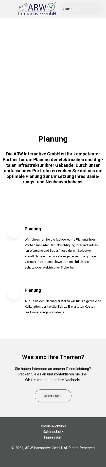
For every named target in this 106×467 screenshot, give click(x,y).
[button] (8, 9)
